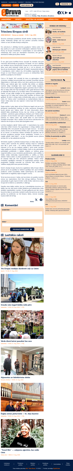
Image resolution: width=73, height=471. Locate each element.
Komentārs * (6, 210)
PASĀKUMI (4, 2)
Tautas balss (57, 80)
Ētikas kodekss (68, 464)
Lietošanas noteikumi (7, 464)
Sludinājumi (56, 155)
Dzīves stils (53, 19)
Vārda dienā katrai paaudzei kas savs (16, 341)
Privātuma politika (20, 464)
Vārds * (4, 222)
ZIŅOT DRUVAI (25, 5)
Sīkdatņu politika (32, 464)
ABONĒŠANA (6, 5)
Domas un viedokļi (17, 35)
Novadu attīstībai (5, 380)
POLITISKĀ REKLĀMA (38, 2)
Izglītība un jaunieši (35, 19)
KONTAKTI (21, 2)
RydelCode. (56, 468)
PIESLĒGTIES (64, 4)
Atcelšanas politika (45, 464)
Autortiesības (57, 464)
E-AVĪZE (16, 5)
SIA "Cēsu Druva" (31, 468)
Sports (18, 19)
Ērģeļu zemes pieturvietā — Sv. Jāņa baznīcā (19, 413)
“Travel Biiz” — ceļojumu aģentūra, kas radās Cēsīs (20, 451)
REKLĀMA (28, 2)
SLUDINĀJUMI (13, 2)
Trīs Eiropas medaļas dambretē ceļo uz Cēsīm (20, 268)
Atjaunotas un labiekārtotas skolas (15, 377)
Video (65, 19)
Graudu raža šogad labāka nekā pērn (16, 304)
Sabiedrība (6, 19)
